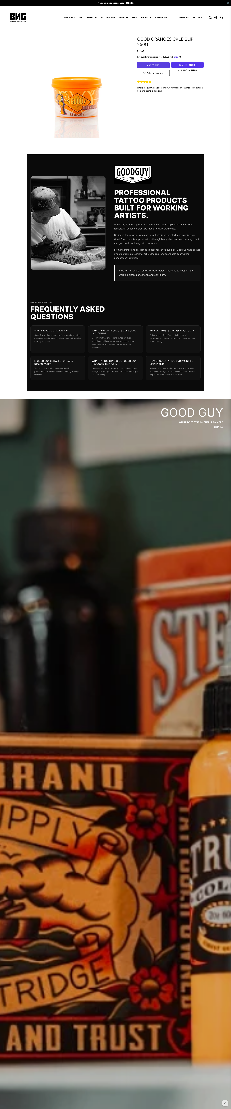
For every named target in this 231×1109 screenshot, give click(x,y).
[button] (123, 17)
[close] (228, 3)
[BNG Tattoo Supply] (18, 17)
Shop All (218, 427)
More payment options (187, 70)
